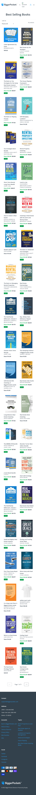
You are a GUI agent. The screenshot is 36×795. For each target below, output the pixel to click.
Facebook (4, 756)
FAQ (2, 738)
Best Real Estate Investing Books (25, 744)
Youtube (3, 762)
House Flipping (22, 740)
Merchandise (5, 735)
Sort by (4, 21)
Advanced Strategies (24, 737)
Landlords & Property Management (24, 734)
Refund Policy (5, 727)
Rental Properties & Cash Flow (25, 724)
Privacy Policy (5, 732)
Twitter (3, 753)
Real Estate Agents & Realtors (24, 729)
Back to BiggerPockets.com (9, 724)
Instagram (4, 759)
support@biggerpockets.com (9, 701)
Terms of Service (6, 729)
